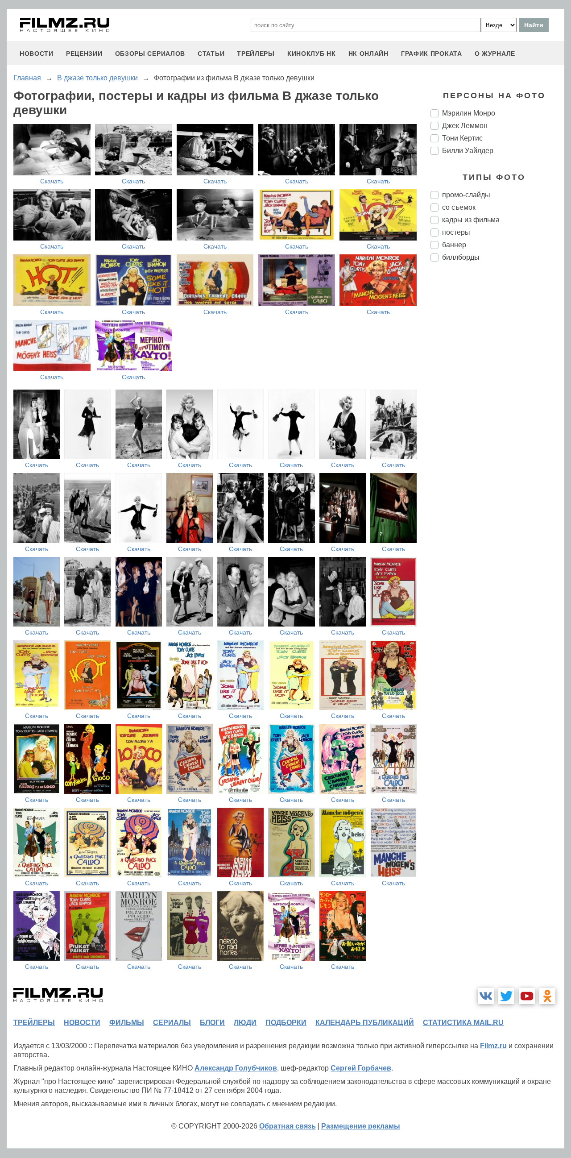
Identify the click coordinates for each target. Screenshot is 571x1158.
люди (245, 1022)
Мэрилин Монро (468, 113)
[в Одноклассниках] (547, 996)
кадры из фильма (471, 220)
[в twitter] (506, 996)
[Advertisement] (497, 418)
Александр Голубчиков (235, 1068)
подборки (285, 1022)
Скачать (51, 181)
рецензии (84, 53)
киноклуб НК (311, 53)
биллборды (461, 257)
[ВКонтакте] (486, 996)
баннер (454, 245)
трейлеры (256, 53)
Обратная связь (287, 1126)
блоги (212, 1022)
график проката (431, 53)
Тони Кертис (462, 138)
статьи (211, 53)
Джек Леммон (465, 125)
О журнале (495, 53)
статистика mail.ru (463, 1022)
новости (37, 53)
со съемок (459, 207)
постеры (456, 232)
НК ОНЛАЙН (368, 53)
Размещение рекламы (360, 1126)
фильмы (126, 1022)
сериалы (172, 1022)
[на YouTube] (527, 996)
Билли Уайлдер (467, 150)
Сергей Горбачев (361, 1068)
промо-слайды (466, 195)
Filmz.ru (493, 1046)
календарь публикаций (364, 1022)
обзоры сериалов (150, 53)
